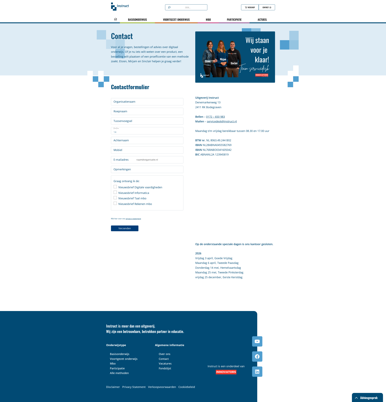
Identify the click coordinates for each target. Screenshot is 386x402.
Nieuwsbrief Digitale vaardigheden (140, 187)
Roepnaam (120, 111)
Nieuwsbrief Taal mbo (132, 198)
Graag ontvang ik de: (127, 181)
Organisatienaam (124, 101)
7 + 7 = (116, 128)
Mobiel (118, 150)
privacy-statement (133, 218)
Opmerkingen (122, 169)
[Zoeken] (169, 7)
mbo (208, 19)
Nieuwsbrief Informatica (133, 193)
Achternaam (121, 140)
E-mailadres (121, 159)
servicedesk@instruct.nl (222, 121)
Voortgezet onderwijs (176, 19)
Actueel (262, 19)
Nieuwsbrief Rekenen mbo (135, 204)
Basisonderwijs (137, 19)
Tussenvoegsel (123, 121)
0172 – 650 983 (215, 116)
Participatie (234, 19)
